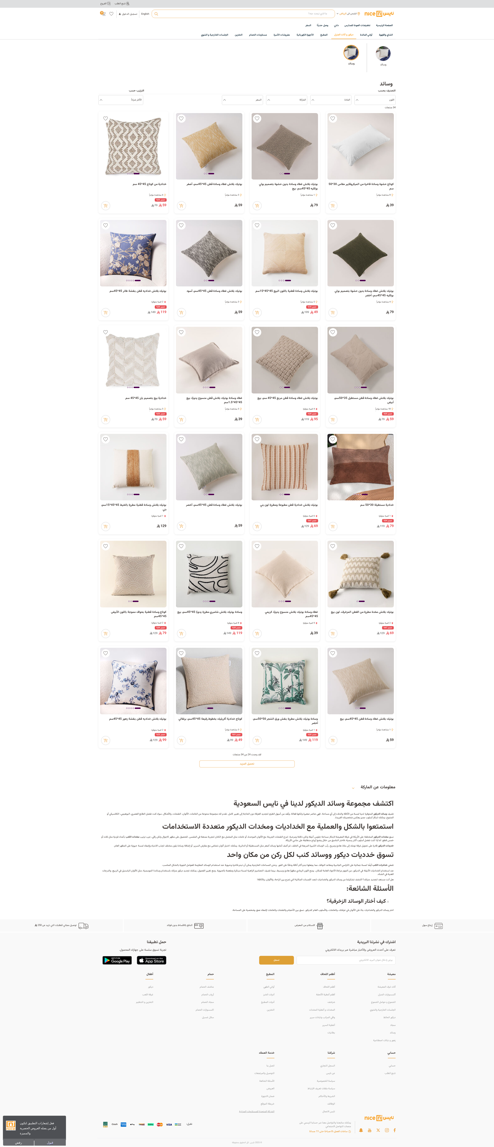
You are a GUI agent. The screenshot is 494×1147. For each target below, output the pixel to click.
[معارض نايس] (379, 14)
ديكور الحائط (389, 1017)
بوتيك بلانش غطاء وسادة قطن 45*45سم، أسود (214, 291)
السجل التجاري (327, 1066)
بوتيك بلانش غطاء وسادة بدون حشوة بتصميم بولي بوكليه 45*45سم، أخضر (364, 293)
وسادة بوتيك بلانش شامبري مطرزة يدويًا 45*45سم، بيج (209, 612)
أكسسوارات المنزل (387, 995)
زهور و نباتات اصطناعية (384, 1040)
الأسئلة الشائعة (266, 1081)
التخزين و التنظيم (144, 1002)
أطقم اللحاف (329, 987)
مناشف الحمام (207, 987)
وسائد (393, 1033)
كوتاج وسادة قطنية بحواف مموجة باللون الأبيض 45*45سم (138, 614)
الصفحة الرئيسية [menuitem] (384, 25)
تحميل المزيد (247, 764)
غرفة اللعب (147, 995)
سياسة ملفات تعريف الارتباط (321, 1089)
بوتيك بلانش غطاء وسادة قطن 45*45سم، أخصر (214, 505)
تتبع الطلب (390, 1073)
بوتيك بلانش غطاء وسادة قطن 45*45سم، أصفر (214, 184)
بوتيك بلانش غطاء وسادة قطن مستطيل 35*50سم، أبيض (364, 400)
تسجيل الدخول (129, 14)
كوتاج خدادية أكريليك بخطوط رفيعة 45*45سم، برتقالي (210, 719)
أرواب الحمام (207, 995)
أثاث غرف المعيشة (387, 987)
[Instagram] (387, 1130)
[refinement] (101, 100)
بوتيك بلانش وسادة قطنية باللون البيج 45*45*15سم (286, 291)
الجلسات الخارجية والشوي (383, 1010)
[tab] (287, 174)
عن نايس (330, 1073)
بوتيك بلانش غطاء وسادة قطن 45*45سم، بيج (367, 719)
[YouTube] (369, 1130)
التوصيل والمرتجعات (264, 1073)
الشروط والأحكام (327, 1096)
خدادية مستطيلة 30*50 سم (377, 505)
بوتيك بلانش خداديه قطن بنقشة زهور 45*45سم (137, 719)
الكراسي (345, 865)
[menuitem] (357, 26)
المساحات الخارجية (261, 865)
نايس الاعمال (328, 1112)
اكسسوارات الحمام (205, 1010)
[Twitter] (378, 1130)
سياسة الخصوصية (326, 1081)
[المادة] (313, 100)
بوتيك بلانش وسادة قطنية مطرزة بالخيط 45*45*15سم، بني (133, 507)
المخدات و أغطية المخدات (322, 1010)
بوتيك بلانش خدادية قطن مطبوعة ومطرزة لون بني (289, 505)
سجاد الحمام (207, 1002)
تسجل (276, 960)
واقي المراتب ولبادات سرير (322, 1017)
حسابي (392, 1066)
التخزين (270, 1010)
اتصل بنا (270, 1066)
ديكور (150, 987)
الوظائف (331, 1104)
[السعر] (224, 100)
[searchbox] (243, 14)
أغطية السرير (328, 1025)
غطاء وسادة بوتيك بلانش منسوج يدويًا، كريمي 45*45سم (291, 614)
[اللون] (357, 100)
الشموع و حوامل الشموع (383, 1002)
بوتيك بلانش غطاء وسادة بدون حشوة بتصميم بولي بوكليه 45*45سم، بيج (288, 186)
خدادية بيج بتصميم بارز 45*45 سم (145, 398)
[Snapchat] (361, 1130)
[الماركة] (268, 100)
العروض (270, 1089)
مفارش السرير (200, 846)
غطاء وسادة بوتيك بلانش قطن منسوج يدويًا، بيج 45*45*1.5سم (214, 400)
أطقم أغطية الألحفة (325, 995)
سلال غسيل (208, 1017)
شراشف (331, 1002)
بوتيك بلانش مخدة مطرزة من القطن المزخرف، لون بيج (362, 612)
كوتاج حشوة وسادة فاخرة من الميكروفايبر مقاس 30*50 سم (361, 186)
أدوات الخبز (268, 995)
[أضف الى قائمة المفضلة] (333, 118)
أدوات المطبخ (267, 1002)
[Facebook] (395, 1130)
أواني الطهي (268, 987)
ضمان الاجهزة (267, 1096)
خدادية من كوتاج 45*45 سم (149, 184)
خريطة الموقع (267, 1104)
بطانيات (331, 1033)
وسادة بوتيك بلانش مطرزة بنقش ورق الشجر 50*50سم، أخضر (285, 721)
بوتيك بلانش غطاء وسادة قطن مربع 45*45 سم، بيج (287, 398)
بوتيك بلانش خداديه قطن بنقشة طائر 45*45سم (138, 291)
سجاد (393, 1025)
